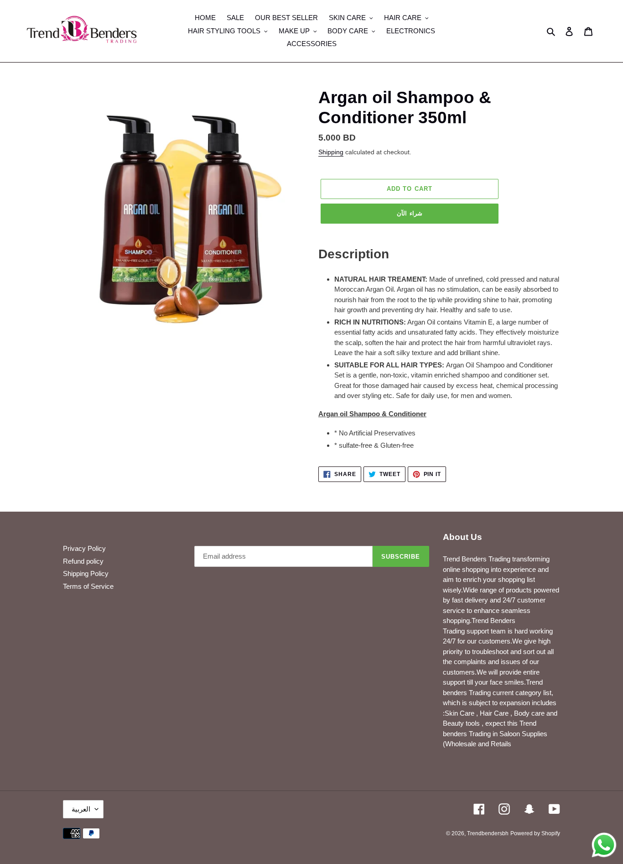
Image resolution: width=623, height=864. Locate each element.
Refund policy (83, 561)
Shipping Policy (86, 573)
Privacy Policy (84, 548)
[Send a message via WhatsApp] (604, 845)
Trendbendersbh (488, 833)
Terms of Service (88, 586)
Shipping (330, 152)
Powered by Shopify (535, 833)
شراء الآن (409, 213)
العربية (81, 809)
